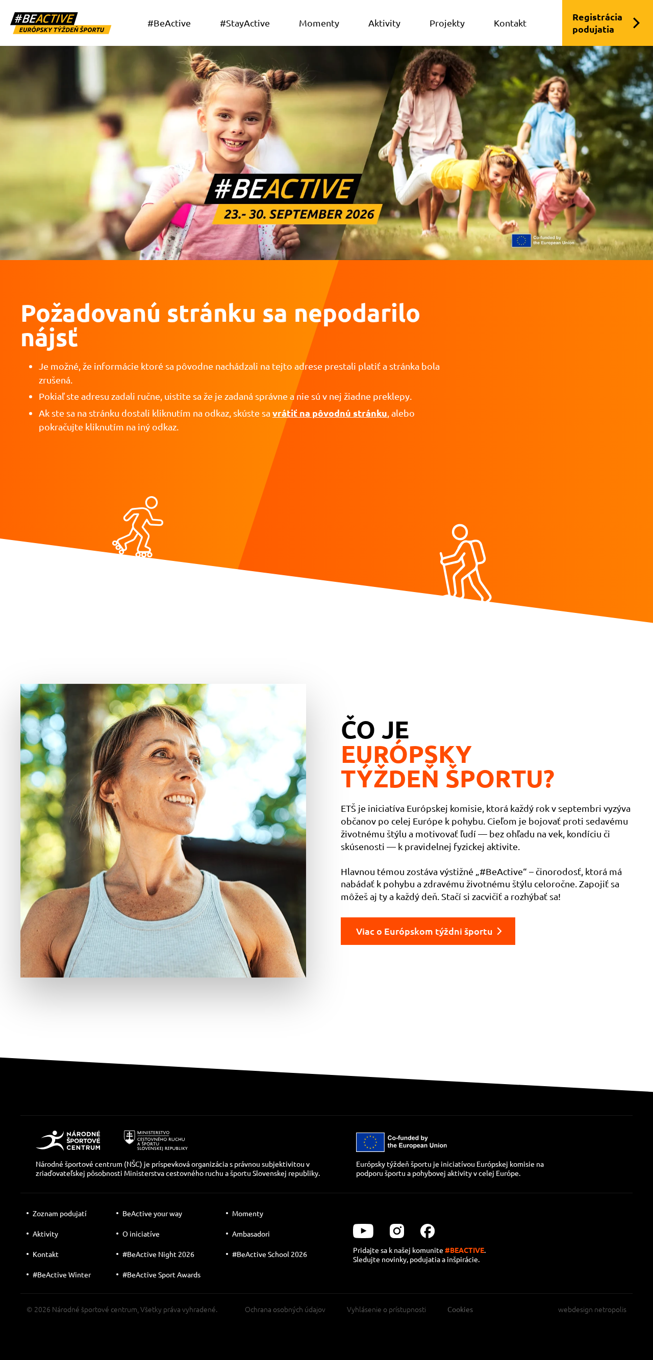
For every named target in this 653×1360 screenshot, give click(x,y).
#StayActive (245, 22)
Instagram (397, 1231)
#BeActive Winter (62, 1274)
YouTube (363, 1231)
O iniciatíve (141, 1233)
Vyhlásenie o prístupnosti (386, 1309)
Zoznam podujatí (60, 1213)
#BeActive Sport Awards (161, 1274)
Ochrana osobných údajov (285, 1309)
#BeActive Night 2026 (158, 1254)
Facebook (427, 1231)
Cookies (460, 1309)
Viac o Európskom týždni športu (424, 931)
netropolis (610, 1309)
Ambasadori (251, 1233)
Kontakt (510, 22)
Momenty (319, 22)
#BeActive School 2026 (269, 1254)
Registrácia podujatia (597, 23)
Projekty (447, 22)
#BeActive (169, 22)
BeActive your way (152, 1213)
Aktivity (384, 22)
